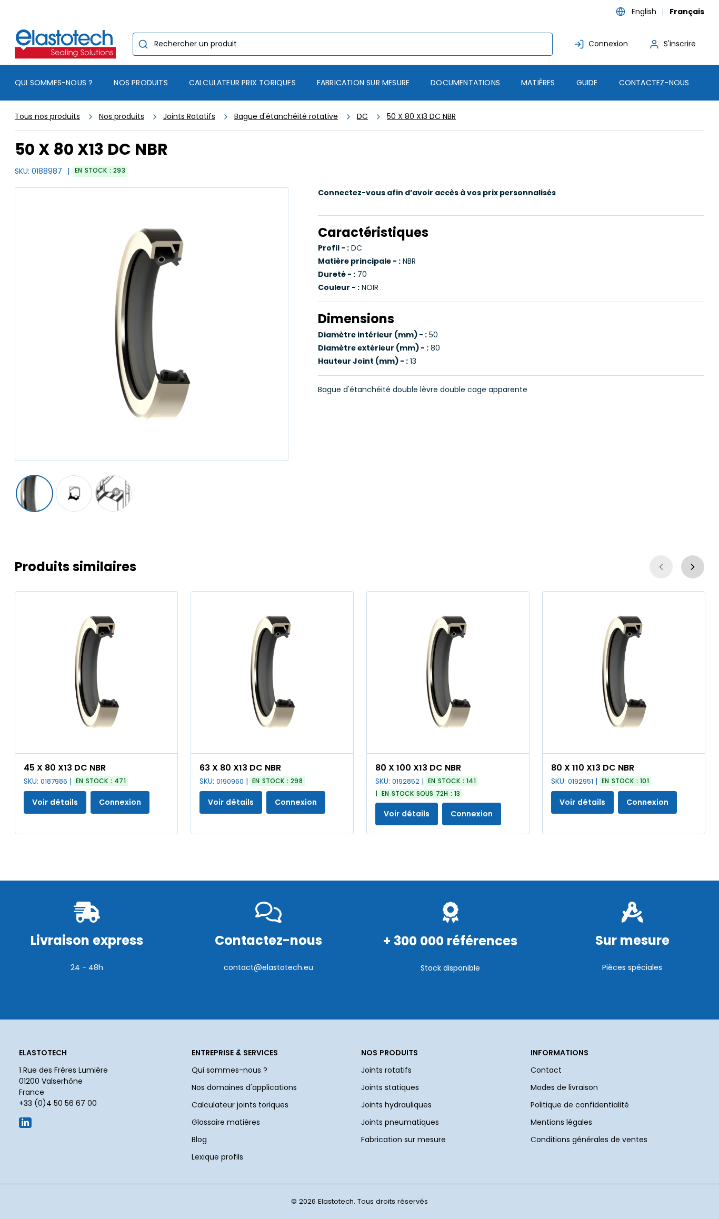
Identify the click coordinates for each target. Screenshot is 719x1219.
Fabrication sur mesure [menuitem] (363, 82)
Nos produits (121, 116)
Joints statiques (390, 1087)
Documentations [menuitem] (465, 82)
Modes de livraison (564, 1087)
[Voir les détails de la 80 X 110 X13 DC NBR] (624, 672)
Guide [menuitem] (587, 82)
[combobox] (343, 44)
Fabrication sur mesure (403, 1139)
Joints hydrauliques (396, 1105)
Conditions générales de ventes (589, 1139)
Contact (546, 1070)
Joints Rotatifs (189, 116)
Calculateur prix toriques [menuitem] (242, 82)
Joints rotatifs (386, 1070)
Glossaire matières (226, 1122)
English (644, 11)
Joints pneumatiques (400, 1122)
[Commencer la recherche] (143, 44)
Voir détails (55, 802)
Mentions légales (561, 1122)
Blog (199, 1139)
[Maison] (67, 43)
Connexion (120, 802)
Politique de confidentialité (580, 1105)
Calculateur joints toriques (240, 1105)
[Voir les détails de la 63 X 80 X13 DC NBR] (272, 672)
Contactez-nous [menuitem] (654, 82)
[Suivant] (692, 566)
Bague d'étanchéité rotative (286, 116)
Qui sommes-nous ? (229, 1070)
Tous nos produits (47, 116)
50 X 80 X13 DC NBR (421, 116)
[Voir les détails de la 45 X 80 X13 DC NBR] (96, 672)
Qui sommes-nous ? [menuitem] (54, 82)
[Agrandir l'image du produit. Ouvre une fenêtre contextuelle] (164, 740)
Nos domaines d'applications (244, 1087)
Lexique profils (217, 1157)
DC (362, 116)
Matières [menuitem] (538, 82)
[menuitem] (140, 82)
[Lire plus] (87, 993)
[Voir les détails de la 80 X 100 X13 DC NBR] (448, 672)
